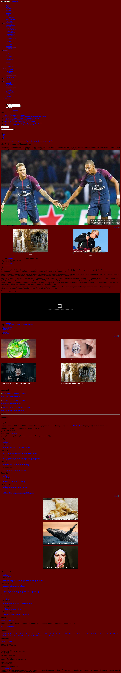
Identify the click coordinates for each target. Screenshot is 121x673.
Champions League (7, 329)
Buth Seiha (66, 633)
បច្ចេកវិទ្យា (8, 62)
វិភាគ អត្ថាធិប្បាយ (9, 69)
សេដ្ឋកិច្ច (8, 16)
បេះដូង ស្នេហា (9, 46)
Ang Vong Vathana (31, 633)
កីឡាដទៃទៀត (9, 56)
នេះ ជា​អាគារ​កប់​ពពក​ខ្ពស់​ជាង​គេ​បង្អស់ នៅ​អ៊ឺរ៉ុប (14, 481)
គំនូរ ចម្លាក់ (8, 26)
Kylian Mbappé (6, 333)
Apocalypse (50, 633)
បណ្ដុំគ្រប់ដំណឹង (9, 22)
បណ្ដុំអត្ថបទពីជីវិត (10, 48)
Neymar (5, 332)
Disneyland (9, 635)
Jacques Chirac (25, 635)
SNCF (46, 633)
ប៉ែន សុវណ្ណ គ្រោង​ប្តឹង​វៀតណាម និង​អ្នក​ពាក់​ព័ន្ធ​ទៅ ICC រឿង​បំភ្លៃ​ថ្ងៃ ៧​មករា (21, 459)
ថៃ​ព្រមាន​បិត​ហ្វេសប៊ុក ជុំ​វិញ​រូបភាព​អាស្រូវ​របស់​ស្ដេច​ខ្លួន (16, 464)
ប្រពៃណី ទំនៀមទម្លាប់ (10, 35)
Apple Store (104, 633)
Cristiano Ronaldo (6, 634)
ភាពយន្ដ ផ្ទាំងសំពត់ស (10, 34)
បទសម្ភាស (8, 72)
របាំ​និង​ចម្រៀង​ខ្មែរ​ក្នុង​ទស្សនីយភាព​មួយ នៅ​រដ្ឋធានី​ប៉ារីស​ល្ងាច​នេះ (18, 493)
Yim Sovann (51, 635)
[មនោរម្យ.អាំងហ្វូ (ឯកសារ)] (15, 1)
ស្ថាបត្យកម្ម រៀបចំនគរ (10, 25)
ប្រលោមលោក (9, 90)
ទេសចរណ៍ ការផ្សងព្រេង (11, 84)
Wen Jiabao (116, 633)
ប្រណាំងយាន (9, 55)
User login (8, 98)
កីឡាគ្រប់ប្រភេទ (24, 324)
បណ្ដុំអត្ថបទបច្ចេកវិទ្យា (10, 66)
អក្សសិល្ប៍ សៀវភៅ (10, 31)
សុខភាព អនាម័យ (9, 43)
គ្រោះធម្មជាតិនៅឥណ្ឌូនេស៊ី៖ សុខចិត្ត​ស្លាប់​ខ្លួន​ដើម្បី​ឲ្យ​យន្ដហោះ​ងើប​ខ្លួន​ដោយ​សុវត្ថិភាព (23, 580)
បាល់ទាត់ (8, 51)
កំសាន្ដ (4, 81)
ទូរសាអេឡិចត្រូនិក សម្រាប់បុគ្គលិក (8, 626)
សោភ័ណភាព (9, 44)
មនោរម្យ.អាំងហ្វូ (11, 258)
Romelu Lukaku (39, 635)
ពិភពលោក (8, 10)
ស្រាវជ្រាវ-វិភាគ (6, 68)
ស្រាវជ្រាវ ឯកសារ (9, 71)
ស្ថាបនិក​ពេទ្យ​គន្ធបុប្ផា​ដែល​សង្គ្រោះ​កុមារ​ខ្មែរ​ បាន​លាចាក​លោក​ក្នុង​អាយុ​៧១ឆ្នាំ (21, 592)
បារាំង (7, 7)
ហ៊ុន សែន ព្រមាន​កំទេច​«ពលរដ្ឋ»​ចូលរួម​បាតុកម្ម (14, 470)
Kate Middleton (15, 633)
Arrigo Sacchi (80, 633)
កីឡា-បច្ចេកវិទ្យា (6, 50)
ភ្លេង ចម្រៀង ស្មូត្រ (10, 28)
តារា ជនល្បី (8, 83)
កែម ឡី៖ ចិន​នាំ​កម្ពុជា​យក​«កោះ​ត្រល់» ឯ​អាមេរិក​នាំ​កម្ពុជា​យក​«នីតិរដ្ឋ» (20, 453)
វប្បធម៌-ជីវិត (5, 23)
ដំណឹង (4, 4)
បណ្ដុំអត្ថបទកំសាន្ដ (10, 96)
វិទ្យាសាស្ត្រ (8, 63)
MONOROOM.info (77, 425)
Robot (43, 633)
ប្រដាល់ (7, 53)
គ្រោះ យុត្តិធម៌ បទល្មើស (11, 17)
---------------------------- (11, 11)
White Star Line (19, 635)
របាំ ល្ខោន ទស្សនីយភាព (11, 29)
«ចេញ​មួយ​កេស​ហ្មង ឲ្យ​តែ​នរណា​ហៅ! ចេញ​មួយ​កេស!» (16, 614)
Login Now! (9, 107)
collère (20, 633)
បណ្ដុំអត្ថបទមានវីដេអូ (10, 80)
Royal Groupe (4, 635)
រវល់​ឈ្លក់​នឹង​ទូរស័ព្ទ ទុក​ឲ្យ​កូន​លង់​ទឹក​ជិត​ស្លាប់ (14, 586)
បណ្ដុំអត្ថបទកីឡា (9, 59)
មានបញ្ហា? (10, 263)
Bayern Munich (6, 328)
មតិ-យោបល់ (7, 264)
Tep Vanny (38, 633)
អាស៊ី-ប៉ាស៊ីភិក (9, 8)
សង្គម (7, 14)
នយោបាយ (8, 13)
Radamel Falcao (87, 633)
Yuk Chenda (24, 633)
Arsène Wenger (32, 635)
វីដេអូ (4, 78)
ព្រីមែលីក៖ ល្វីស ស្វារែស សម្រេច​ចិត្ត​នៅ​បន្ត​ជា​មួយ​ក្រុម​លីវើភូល (11, 403)
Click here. (15, 110)
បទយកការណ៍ (9, 74)
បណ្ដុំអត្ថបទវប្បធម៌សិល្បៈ (11, 38)
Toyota (54, 633)
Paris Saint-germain (7, 327)
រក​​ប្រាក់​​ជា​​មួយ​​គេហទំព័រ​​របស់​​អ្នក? (7, 620)
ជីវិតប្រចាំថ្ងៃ (8, 41)
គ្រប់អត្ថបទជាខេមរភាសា (15, 324)
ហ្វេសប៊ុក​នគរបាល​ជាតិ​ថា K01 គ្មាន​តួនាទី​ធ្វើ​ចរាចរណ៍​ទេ (16, 447)
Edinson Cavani (6, 331)
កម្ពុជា (7, 5)
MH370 (45, 635)
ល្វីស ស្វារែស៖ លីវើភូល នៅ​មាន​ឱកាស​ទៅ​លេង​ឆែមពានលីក (10, 396)
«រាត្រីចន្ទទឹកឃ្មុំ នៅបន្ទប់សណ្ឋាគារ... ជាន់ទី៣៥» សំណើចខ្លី (17, 603)
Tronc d (76, 633)
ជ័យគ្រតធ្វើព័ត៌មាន (10, 88)
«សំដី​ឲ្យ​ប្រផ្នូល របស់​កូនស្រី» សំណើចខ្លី (12, 609)
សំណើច (8, 93)
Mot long (13, 635)
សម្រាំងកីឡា (30, 324)
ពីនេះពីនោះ (8, 86)
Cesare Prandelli (110, 633)
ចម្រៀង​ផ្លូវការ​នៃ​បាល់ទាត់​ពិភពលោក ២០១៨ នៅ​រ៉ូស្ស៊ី (15, 487)
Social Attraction (60, 633)
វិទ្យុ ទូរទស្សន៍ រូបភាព (10, 32)
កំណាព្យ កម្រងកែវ (10, 92)
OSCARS (93, 633)
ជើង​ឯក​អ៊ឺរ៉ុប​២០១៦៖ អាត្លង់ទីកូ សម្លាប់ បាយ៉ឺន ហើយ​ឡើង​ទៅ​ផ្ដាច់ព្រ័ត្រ (12, 410)
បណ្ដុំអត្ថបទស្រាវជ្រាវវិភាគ (11, 76)
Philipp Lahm (71, 633)
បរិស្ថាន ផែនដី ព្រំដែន (10, 19)
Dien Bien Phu (98, 633)
